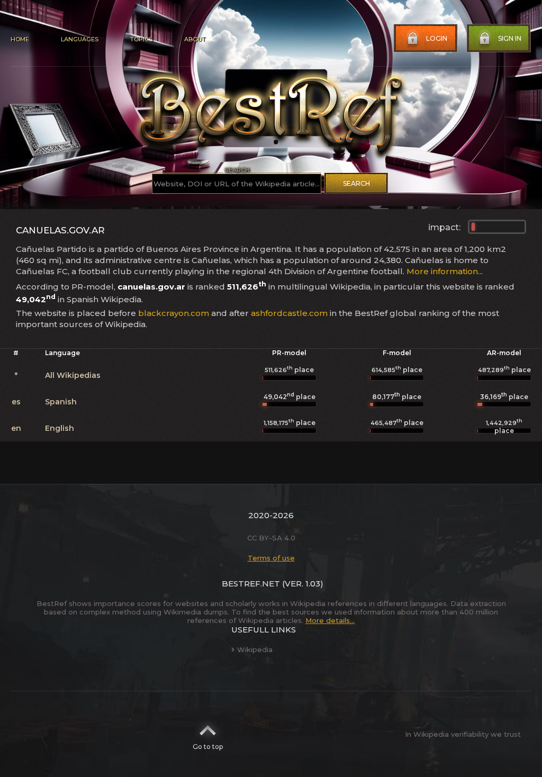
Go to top (208, 747)
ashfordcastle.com (289, 313)
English (59, 428)
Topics (141, 39)
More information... (444, 271)
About (194, 39)
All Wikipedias (73, 375)
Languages (79, 39)
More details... (330, 620)
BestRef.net (251, 584)
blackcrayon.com (173, 313)
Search (356, 183)
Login (436, 38)
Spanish (61, 401)
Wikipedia (255, 649)
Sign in (509, 38)
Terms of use (271, 558)
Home (20, 39)
